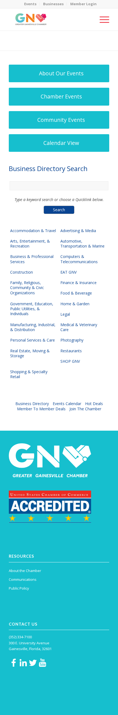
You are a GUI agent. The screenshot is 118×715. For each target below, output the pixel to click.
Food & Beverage (76, 293)
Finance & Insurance (78, 282)
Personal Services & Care (32, 340)
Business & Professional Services (32, 259)
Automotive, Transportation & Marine (82, 244)
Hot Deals (94, 403)
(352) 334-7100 (20, 636)
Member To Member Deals (41, 408)
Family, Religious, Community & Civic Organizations (27, 287)
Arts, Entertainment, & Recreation (30, 244)
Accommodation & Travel (33, 230)
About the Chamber (25, 570)
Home (35, 44)
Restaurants (71, 350)
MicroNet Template (28, 38)
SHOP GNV (70, 361)
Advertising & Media (78, 230)
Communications (22, 579)
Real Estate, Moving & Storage (30, 353)
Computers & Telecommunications (79, 259)
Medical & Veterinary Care (78, 327)
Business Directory (32, 403)
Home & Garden (74, 303)
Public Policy (19, 588)
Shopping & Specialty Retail (28, 374)
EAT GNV (68, 272)
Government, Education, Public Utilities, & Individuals (31, 308)
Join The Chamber (85, 408)
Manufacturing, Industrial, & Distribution (32, 327)
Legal (65, 314)
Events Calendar (67, 403)
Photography (71, 340)
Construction (21, 272)
